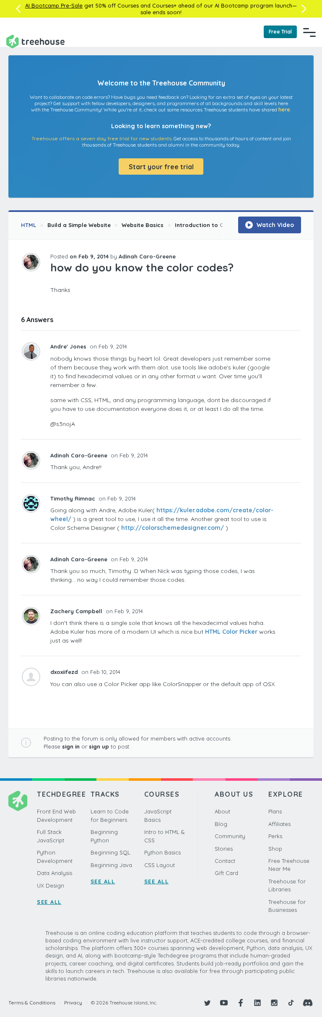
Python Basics (162, 852)
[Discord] (308, 1003)
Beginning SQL (110, 852)
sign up (99, 746)
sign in (71, 746)
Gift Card (226, 873)
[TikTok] (291, 1003)
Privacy (73, 1002)
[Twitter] (207, 1003)
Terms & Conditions (31, 1002)
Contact (225, 860)
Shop (275, 848)
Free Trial (280, 31)
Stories (224, 848)
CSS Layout (159, 865)
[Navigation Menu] (309, 32)
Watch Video (274, 225)
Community (230, 836)
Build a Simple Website (79, 225)
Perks (275, 836)
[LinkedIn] (257, 1003)
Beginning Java (111, 865)
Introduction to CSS (202, 225)
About (222, 811)
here (284, 109)
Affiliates (279, 824)
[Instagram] (274, 1003)
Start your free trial (161, 167)
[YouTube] (224, 1003)
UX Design (50, 885)
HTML (28, 225)
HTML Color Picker (231, 631)
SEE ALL (49, 901)
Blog (221, 824)
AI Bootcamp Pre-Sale (54, 5)
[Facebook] (241, 1003)
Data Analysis (54, 873)
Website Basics (143, 225)
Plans (275, 811)
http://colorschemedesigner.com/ (172, 528)
